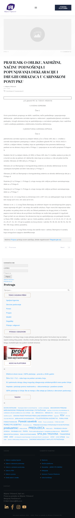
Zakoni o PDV (10, 470)
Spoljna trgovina (12, 300)
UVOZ (52, 437)
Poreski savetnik (27, 421)
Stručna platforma (47, 463)
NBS (33, 413)
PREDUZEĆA (37, 428)
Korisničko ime (9, 263)
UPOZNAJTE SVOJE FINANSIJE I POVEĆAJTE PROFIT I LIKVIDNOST (32, 437)
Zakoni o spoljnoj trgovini (13, 460)
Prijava (13, 240)
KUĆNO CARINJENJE (44, 408)
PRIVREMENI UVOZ (16, 431)
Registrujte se (55, 240)
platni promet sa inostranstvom (24, 418)
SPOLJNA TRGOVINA (47, 434)
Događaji (9, 321)
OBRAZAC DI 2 (49, 413)
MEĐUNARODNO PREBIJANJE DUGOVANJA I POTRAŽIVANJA (25, 410)
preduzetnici (11, 428)
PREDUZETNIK (23, 428)
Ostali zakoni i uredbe (12, 477)
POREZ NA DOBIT (59, 422)
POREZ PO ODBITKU (12, 424)
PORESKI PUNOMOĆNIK (10, 422)
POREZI (40, 422)
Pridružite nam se (8, 281)
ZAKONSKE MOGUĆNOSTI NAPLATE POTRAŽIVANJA (46, 439)
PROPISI (25, 431)
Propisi (9, 313)
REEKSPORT (65, 431)
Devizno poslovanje (13, 304)
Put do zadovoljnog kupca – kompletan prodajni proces (44, 431)
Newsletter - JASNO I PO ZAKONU (52, 467)
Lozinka (7, 268)
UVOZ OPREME (60, 437)
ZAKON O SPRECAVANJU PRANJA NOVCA (18, 439)
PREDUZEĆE (49, 428)
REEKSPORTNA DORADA (11, 434)
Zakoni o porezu (11, 474)
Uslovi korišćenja (47, 477)
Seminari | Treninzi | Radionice (51, 474)
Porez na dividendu (48, 422)
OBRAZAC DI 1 (39, 413)
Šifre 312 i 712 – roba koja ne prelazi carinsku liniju (26, 378)
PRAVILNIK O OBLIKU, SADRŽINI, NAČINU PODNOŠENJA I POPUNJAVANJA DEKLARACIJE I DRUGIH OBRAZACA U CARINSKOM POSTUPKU (34, 72)
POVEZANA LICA (27, 425)
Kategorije (45, 470)
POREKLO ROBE (63, 418)
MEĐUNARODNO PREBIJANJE (58, 408)
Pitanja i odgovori (13, 325)
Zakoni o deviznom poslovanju (15, 463)
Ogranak (56, 415)
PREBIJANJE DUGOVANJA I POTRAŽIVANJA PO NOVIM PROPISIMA (51, 425)
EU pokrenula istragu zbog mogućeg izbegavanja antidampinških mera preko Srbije (38, 382)
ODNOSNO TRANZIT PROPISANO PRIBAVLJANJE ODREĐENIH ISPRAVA (33, 415)
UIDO (11, 437)
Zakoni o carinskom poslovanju (15, 467)
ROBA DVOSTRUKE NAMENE (28, 434)
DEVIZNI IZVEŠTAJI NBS (10, 408)
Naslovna (44, 460)
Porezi (8, 309)
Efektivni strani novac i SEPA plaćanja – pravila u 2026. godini (30, 374)
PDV (62, 415)
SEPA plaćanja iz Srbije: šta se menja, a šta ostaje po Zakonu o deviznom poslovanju (38, 391)
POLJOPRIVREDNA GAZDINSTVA (47, 418)
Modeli (8, 317)
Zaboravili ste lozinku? (9, 279)
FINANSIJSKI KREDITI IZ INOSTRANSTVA (27, 408)
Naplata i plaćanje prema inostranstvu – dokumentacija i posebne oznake (34, 386)
